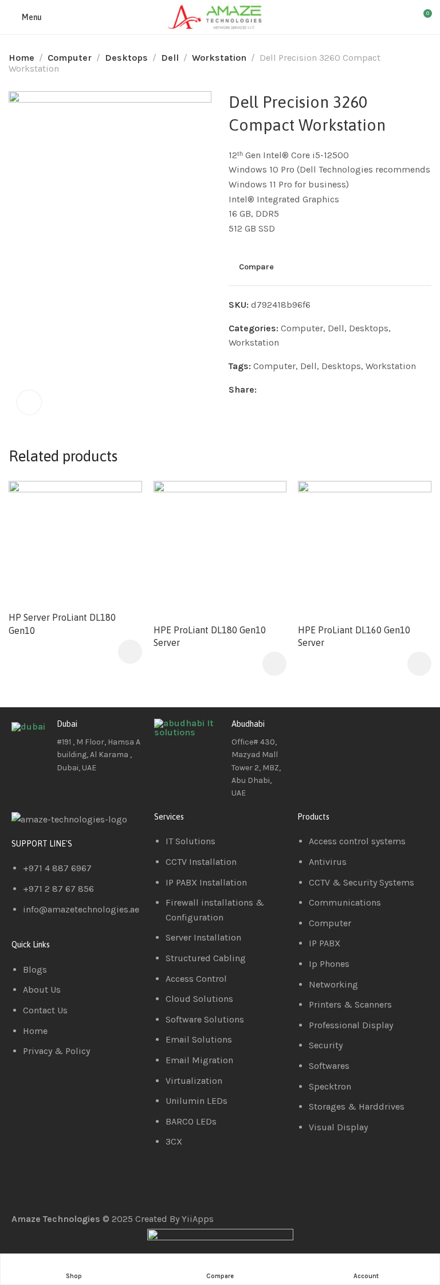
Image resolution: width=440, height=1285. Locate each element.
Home (21, 57)
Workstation (219, 57)
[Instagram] (373, 733)
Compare (256, 267)
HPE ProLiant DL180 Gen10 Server (210, 636)
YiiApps (198, 1218)
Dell (170, 57)
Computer (70, 57)
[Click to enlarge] (29, 402)
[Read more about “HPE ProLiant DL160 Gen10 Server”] (419, 664)
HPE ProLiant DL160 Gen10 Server (354, 636)
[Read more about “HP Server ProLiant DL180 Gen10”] (130, 652)
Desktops (126, 57)
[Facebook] (311, 733)
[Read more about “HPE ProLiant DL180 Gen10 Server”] (274, 664)
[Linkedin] (342, 733)
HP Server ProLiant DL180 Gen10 (62, 623)
